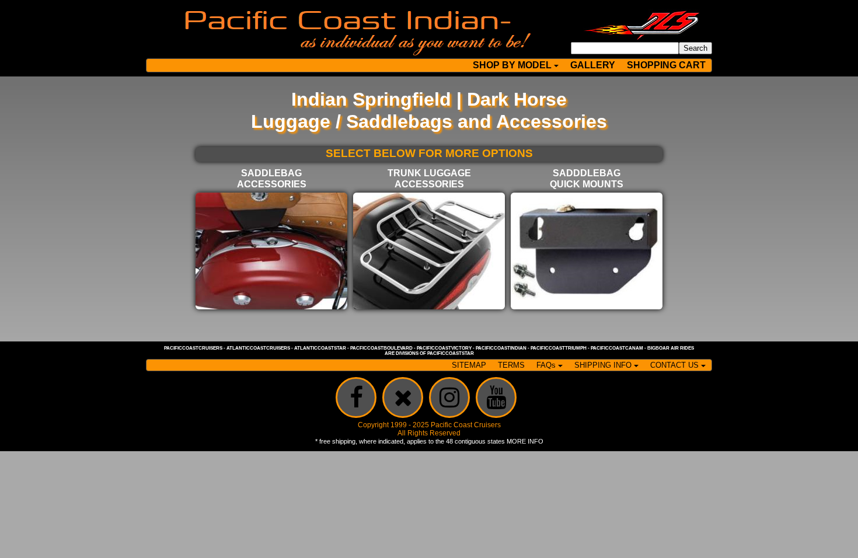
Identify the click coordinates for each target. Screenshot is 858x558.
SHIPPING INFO (603, 365)
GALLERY (592, 65)
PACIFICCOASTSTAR (450, 353)
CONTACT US (674, 365)
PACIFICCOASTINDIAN (501, 348)
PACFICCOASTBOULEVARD (381, 348)
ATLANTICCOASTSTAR (320, 348)
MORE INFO (525, 441)
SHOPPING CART (666, 65)
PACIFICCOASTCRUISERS (193, 348)
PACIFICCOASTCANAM (617, 348)
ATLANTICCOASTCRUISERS (258, 348)
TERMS (511, 365)
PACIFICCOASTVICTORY (444, 348)
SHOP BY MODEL (512, 65)
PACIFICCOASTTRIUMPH (559, 348)
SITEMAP (469, 365)
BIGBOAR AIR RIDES (670, 348)
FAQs (546, 365)
